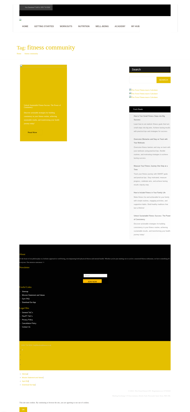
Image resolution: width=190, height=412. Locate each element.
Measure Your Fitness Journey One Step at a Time (151, 168)
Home (19, 54)
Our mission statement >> (35, 262)
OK (23, 410)
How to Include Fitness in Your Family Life (149, 193)
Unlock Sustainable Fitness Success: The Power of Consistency (152, 217)
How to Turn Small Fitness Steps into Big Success (149, 118)
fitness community (31, 54)
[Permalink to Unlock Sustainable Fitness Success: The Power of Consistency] (43, 67)
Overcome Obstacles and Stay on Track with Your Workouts (151, 141)
